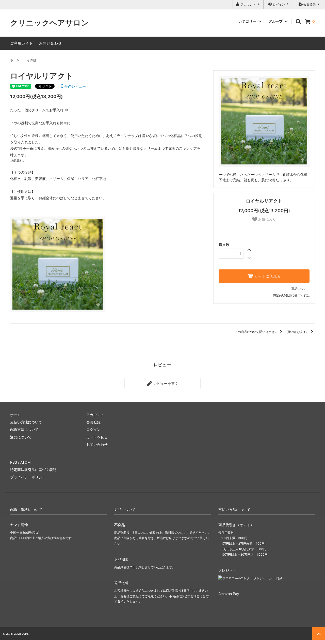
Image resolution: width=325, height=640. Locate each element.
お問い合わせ (50, 43)
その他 (31, 60)
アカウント (248, 4)
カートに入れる (267, 276)
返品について (300, 289)
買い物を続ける (298, 332)
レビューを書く (165, 383)
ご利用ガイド (21, 43)
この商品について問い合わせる (256, 332)
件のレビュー (73, 86)
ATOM (25, 462)
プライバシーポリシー (28, 477)
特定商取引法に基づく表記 (291, 295)
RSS (13, 462)
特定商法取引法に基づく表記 (33, 469)
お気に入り (266, 219)
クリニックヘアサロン (49, 23)
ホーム (14, 60)
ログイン (279, 4)
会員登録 (309, 4)
